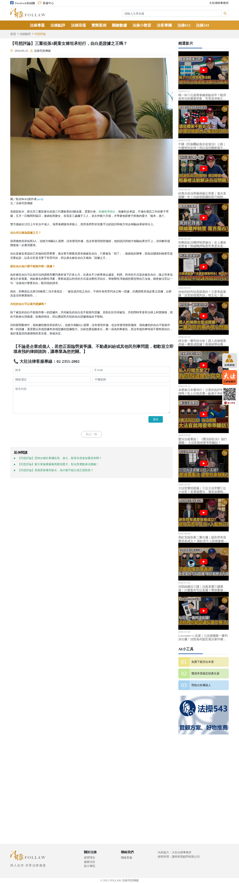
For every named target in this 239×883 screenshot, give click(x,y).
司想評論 (40, 33)
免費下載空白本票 (202, 661)
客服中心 (48, 3)
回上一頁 (91, 434)
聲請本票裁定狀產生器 (205, 673)
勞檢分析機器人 (201, 685)
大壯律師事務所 (219, 2)
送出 (156, 419)
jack (39, 199)
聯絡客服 (126, 857)
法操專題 (37, 25)
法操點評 (57, 25)
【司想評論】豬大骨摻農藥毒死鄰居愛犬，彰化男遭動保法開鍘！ (58, 464)
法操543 (202, 25)
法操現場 (78, 25)
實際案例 (98, 25)
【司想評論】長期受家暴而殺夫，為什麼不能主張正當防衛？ (55, 470)
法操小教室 (142, 25)
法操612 (183, 25)
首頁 (13, 33)
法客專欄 (164, 25)
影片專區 (89, 866)
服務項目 (89, 861)
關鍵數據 (119, 25)
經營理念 (89, 857)
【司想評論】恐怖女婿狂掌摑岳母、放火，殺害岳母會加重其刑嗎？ (60, 458)
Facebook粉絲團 (25, 3)
